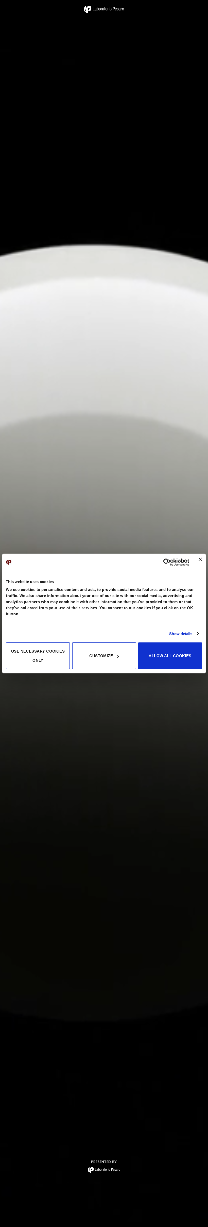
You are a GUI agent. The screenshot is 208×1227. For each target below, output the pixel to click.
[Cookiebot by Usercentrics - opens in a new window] (167, 562)
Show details (180, 634)
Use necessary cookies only (38, 655)
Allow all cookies (170, 656)
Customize (101, 656)
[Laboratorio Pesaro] (104, 10)
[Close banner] (200, 562)
